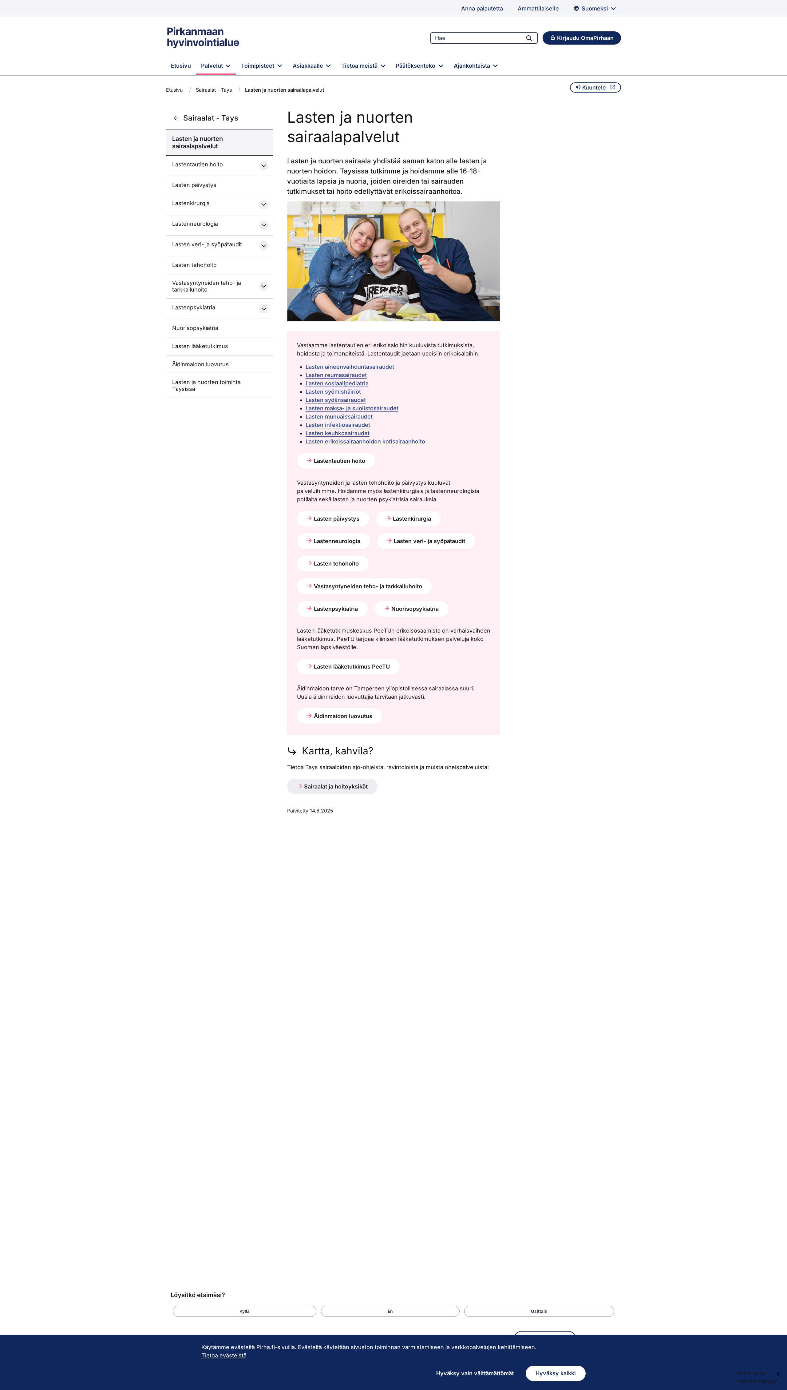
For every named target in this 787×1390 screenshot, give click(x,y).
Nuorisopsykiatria (195, 328)
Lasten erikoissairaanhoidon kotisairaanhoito (365, 441)
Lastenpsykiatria (193, 307)
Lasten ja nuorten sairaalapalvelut (197, 142)
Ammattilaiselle (538, 8)
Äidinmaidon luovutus (200, 364)
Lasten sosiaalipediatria (337, 383)
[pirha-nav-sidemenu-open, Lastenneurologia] (263, 225)
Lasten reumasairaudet (336, 375)
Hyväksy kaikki (556, 1373)
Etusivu (181, 65)
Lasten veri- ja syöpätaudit (207, 244)
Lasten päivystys (194, 185)
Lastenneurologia (195, 223)
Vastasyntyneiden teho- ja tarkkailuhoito (206, 286)
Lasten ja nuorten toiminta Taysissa (206, 385)
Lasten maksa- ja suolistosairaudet (352, 408)
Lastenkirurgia (191, 203)
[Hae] (529, 38)
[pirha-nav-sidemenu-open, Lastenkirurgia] (263, 204)
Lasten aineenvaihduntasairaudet (350, 366)
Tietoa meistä (360, 65)
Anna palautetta (482, 8)
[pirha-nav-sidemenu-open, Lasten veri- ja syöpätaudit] (263, 245)
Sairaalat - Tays (214, 90)
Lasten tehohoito (194, 265)
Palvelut (212, 65)
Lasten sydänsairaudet (336, 400)
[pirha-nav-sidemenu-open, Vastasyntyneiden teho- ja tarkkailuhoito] (263, 286)
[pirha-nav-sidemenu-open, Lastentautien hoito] (263, 165)
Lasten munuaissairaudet (339, 416)
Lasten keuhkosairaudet (338, 433)
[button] (244, 1311)
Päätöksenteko (416, 65)
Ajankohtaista (473, 65)
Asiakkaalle (309, 65)
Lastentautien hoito (197, 164)
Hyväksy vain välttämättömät (475, 1373)
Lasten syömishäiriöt (333, 391)
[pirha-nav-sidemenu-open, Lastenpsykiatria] (263, 308)
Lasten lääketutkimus (200, 346)
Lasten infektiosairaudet (338, 425)
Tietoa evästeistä (224, 1355)
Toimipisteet (258, 65)
